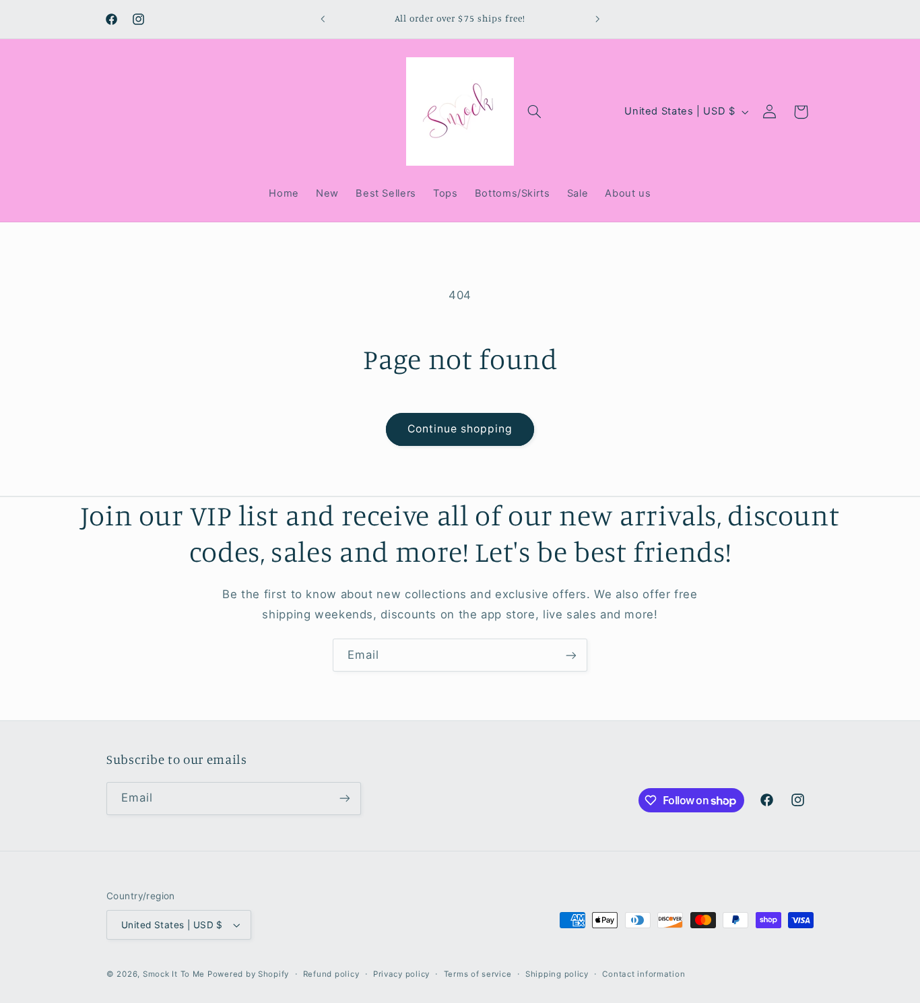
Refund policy (331, 974)
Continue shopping (460, 428)
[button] (534, 111)
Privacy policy (401, 974)
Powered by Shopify (248, 974)
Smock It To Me (175, 974)
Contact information (643, 974)
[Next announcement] (597, 18)
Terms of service (478, 974)
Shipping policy (557, 974)
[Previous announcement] (322, 18)
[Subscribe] (571, 655)
